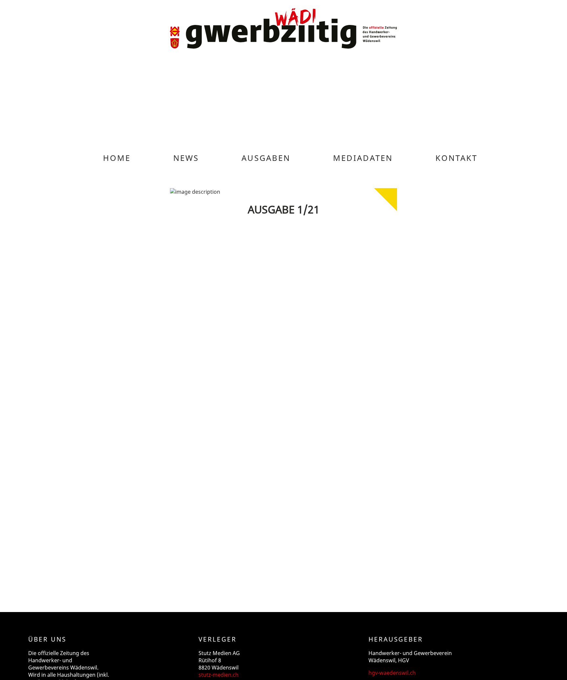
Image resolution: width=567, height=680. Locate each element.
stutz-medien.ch (219, 674)
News (186, 157)
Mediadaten (363, 157)
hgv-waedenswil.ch (392, 672)
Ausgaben (266, 157)
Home (117, 157)
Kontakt (456, 157)
